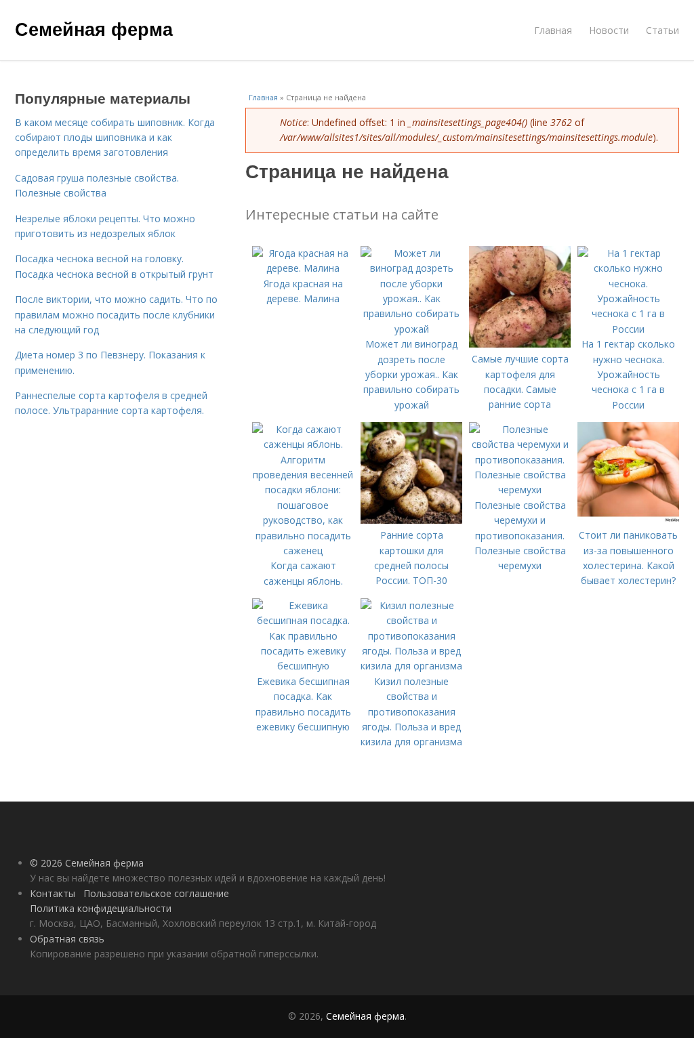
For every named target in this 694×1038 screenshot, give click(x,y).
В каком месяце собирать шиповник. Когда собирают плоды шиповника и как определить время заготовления (115, 137)
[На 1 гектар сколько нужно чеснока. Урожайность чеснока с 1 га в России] (628, 329)
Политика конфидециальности (100, 908)
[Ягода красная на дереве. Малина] (303, 268)
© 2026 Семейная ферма (87, 862)
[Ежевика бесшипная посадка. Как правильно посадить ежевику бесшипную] (303, 665)
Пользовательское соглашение (156, 893)
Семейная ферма (94, 28)
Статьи (662, 30)
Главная (553, 30)
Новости (609, 30)
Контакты (52, 893)
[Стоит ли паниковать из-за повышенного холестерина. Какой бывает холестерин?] (628, 520)
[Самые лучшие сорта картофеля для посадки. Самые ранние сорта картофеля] (520, 343)
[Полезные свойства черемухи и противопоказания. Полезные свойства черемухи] (520, 489)
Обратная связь (67, 938)
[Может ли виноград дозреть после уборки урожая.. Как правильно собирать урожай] (411, 329)
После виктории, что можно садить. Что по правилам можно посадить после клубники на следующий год (116, 314)
